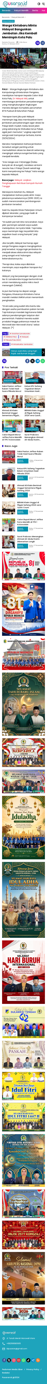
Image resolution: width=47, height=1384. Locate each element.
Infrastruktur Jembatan (23, 344)
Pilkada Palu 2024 (13, 340)
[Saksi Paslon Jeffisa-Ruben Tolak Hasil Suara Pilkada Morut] (12, 377)
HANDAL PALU (11, 337)
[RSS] (38, 1360)
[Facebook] (27, 361)
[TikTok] (28, 1360)
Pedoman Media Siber (12, 1369)
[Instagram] (14, 1360)
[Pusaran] (15, 3)
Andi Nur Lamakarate (21, 333)
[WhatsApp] (42, 361)
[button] (38, 3)
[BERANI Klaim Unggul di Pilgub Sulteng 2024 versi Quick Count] (35, 401)
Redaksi (6, 1372)
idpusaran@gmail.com (17, 1348)
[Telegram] (37, 361)
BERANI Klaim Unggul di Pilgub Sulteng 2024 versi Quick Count (34, 413)
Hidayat (25, 337)
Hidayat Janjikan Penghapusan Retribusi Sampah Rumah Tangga (22, 183)
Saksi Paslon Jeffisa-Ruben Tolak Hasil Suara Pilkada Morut (12, 388)
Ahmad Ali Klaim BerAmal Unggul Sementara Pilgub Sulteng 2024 (10, 413)
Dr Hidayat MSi (20, 98)
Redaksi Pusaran (8, 42)
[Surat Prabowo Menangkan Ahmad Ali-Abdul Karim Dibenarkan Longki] (35, 426)
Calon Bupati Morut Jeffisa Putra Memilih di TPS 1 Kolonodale (12, 437)
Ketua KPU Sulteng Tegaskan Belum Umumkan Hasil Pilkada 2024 (33, 389)
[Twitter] (32, 361)
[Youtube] (19, 1360)
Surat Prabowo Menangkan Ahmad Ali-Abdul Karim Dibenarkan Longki (34, 437)
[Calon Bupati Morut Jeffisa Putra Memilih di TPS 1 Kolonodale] (12, 426)
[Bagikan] (42, 43)
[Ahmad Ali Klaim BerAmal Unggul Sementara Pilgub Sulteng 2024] (12, 401)
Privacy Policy (32, 1369)
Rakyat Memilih (8, 21)
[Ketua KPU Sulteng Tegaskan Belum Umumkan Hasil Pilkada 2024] (35, 377)
